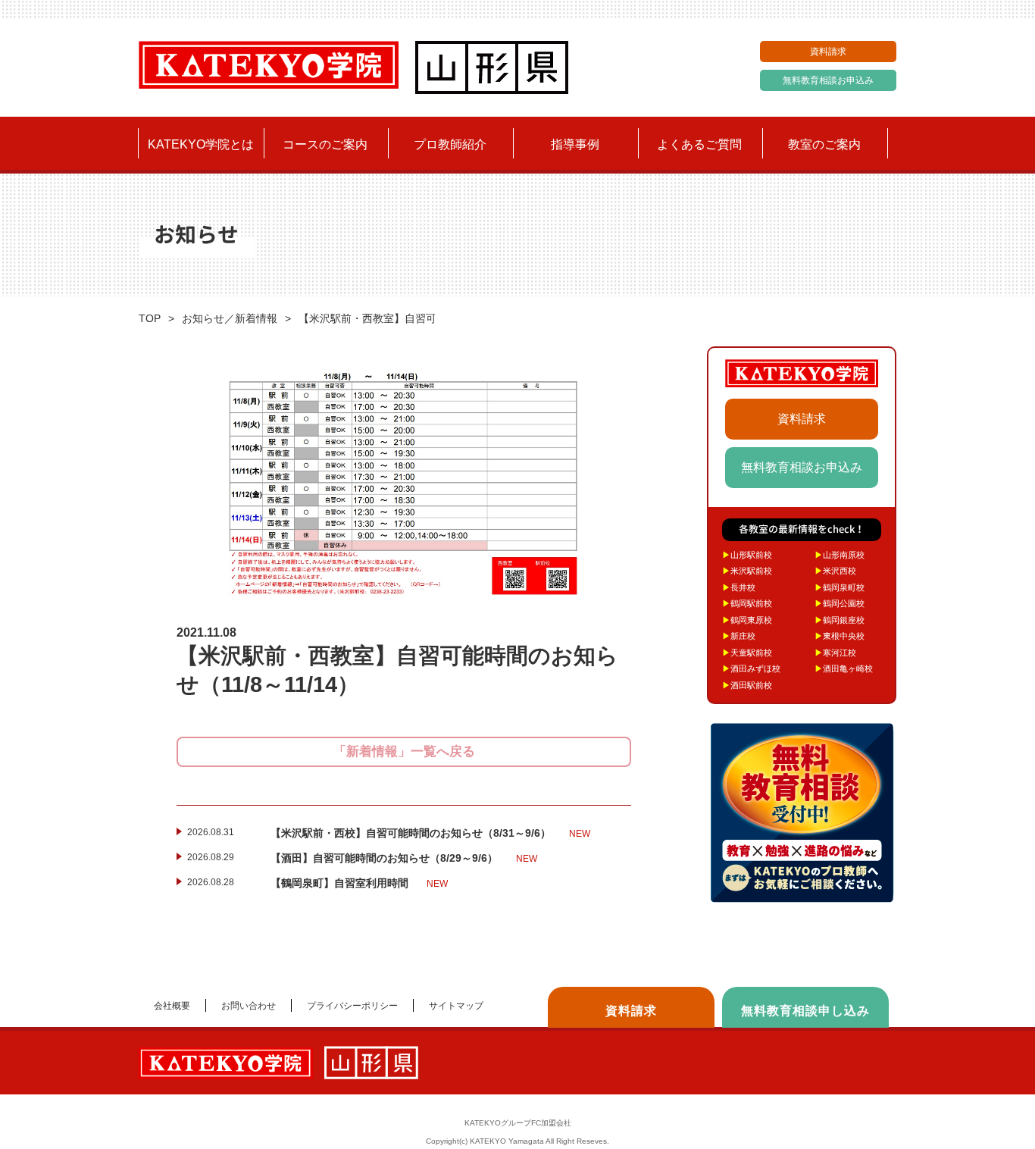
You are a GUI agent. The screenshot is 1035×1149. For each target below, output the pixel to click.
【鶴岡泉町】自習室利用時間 (359, 883)
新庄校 (738, 635)
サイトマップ (456, 1005)
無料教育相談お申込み (828, 80)
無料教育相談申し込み (805, 1010)
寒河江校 (835, 652)
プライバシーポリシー (352, 1005)
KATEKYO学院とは (201, 144)
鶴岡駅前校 (747, 603)
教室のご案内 (824, 144)
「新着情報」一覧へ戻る (404, 751)
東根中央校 (840, 635)
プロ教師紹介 (450, 144)
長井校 (738, 587)
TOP (150, 318)
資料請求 (828, 51)
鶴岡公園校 (840, 603)
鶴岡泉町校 (840, 587)
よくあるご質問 (699, 144)
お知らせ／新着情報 (229, 318)
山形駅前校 (747, 554)
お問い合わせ (248, 1005)
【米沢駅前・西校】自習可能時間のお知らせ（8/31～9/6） (430, 833)
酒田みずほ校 (751, 668)
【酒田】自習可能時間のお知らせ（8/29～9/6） (403, 858)
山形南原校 (840, 554)
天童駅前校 (747, 652)
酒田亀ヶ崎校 (844, 668)
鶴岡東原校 (747, 620)
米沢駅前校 (747, 570)
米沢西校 (835, 570)
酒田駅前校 (747, 685)
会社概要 (172, 1005)
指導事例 (575, 144)
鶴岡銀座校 (840, 620)
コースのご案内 (325, 144)
